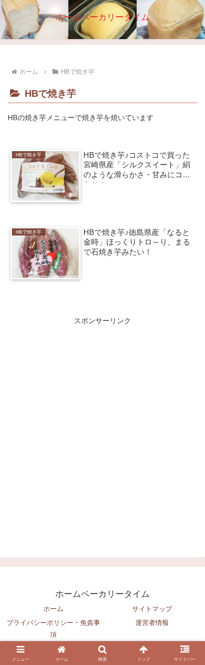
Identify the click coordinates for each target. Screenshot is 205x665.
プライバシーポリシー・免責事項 (53, 628)
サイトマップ (152, 609)
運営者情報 (152, 622)
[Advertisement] (102, 429)
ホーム (53, 609)
